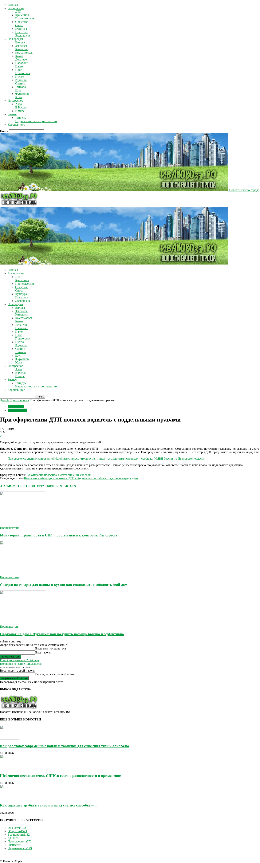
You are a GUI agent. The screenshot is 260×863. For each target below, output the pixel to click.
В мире (20, 110)
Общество (21, 21)
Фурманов (22, 93)
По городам (15, 39)
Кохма (19, 56)
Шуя (18, 90)
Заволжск (21, 45)
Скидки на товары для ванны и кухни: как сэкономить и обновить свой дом (63, 585)
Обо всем (17, 827)
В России (21, 107)
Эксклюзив (22, 35)
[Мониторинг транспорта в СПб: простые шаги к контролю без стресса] (22, 524)
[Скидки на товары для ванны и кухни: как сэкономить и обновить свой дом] (22, 573)
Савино (20, 83)
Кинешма (21, 49)
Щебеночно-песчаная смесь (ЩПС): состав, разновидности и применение (60, 776)
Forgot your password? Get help (19, 660)
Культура (21, 28)
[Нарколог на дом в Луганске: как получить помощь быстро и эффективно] (22, 623)
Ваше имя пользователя (50, 648)
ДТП (18, 11)
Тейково (20, 86)
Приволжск (22, 73)
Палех (19, 66)
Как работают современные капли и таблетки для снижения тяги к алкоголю (64, 746)
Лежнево (21, 59)
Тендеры (20, 117)
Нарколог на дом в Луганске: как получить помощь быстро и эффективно (62, 634)
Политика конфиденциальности (21, 663)
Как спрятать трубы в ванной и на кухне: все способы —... (48, 805)
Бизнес (12, 114)
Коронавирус (16, 124)
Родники (21, 80)
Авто (18, 104)
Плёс (18, 69)
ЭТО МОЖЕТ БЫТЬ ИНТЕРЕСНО (25, 485)
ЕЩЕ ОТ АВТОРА (63, 485)
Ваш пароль (43, 652)
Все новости (16, 8)
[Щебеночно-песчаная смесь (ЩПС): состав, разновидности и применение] (9, 768)
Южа (18, 97)
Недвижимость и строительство (36, 121)
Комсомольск (24, 52)
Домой (4, 400)
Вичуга (20, 42)
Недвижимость (20, 848)
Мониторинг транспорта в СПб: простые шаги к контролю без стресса (58, 535)
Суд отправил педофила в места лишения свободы (58, 475)
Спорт (19, 25)
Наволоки (21, 63)
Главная (13, 4)
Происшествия (24, 18)
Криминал (22, 15)
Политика (21, 32)
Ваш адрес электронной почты (55, 674)
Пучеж (19, 76)
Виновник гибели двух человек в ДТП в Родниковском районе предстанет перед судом (81, 478)
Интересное (15, 100)
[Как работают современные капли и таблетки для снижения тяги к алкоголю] (9, 738)
